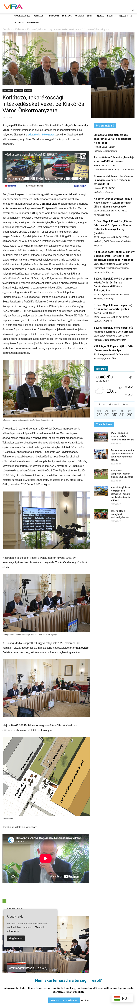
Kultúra (79, 16)
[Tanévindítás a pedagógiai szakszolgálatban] (101, 514)
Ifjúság (100, 16)
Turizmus (67, 16)
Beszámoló (8, 90)
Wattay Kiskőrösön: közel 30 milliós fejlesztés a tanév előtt (122, 436)
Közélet (111, 16)
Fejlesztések (125, 16)
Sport (90, 16)
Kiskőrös (18, 90)
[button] (132, 10)
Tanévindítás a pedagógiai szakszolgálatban (120, 514)
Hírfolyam (53, 16)
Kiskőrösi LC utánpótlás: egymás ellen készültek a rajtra (122, 473)
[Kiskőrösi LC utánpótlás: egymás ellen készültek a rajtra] (101, 474)
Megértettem (16, 938)
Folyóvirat (33, 22)
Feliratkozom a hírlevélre (64, 1000)
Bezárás (85, 1000)
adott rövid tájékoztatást (41, 134)
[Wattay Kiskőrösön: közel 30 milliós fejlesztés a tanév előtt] (101, 437)
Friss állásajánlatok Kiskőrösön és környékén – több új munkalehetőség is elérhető (120, 494)
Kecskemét (39, 16)
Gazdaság (19, 22)
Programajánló (22, 16)
